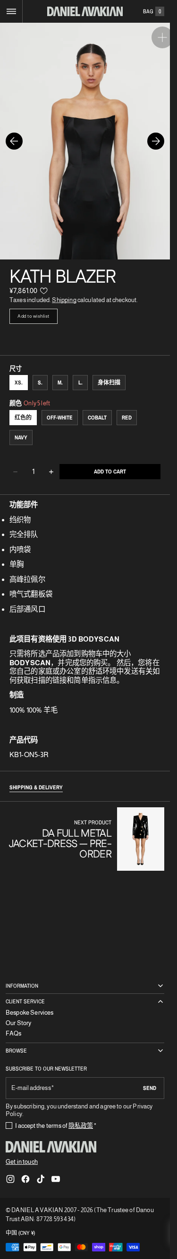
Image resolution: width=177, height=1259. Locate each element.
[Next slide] (155, 136)
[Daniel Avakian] (51, 1146)
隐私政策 (80, 1125)
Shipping (64, 290)
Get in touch (22, 1161)
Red (127, 408)
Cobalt (97, 408)
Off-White (60, 408)
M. (60, 373)
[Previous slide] (14, 136)
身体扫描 (109, 373)
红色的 (23, 408)
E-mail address (31, 1087)
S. (40, 373)
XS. (19, 373)
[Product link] (85, 829)
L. (80, 373)
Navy (21, 428)
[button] (11, 11)
